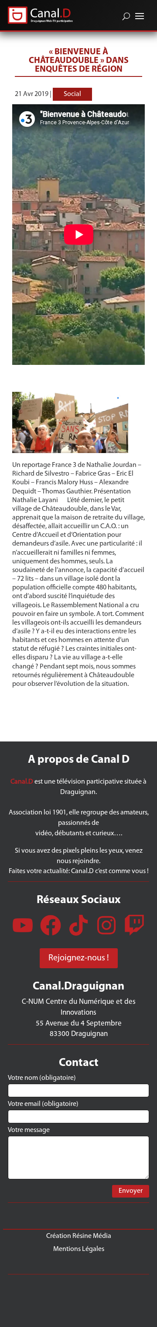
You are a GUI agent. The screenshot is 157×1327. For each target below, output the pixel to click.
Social (72, 94)
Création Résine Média (78, 1236)
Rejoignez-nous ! (78, 958)
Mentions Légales (78, 1249)
